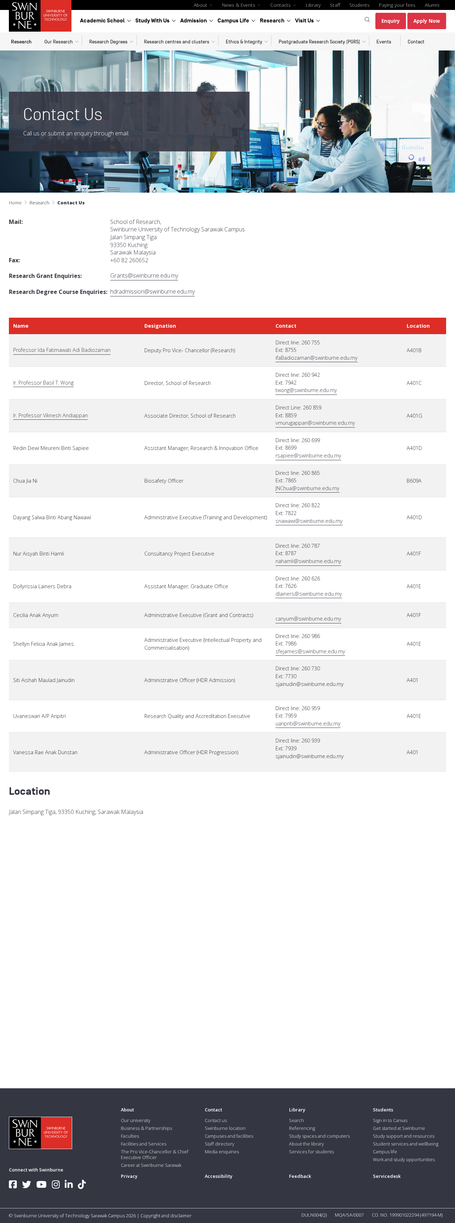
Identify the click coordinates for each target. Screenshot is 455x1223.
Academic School (102, 20)
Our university (135, 1120)
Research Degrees (108, 41)
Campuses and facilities (229, 1136)
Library (313, 4)
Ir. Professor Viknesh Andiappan (50, 415)
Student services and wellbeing (405, 1144)
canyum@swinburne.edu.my (308, 618)
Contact (416, 41)
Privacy (129, 1176)
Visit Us (304, 20)
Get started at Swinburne (399, 1128)
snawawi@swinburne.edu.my (309, 520)
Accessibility (218, 1176)
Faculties (130, 1136)
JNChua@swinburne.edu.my (307, 488)
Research (272, 20)
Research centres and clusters (176, 41)
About (201, 4)
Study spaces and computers (319, 1136)
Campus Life (233, 20)
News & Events (239, 4)
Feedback (300, 1176)
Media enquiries (222, 1151)
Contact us (216, 1120)
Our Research (58, 41)
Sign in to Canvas (390, 1120)
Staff (335, 4)
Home (15, 202)
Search (296, 1120)
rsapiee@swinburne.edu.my (308, 455)
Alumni (432, 4)
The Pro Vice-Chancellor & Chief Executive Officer (154, 1154)
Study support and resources (403, 1136)
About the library (306, 1144)
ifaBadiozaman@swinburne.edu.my (316, 357)
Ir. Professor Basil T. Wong (43, 382)
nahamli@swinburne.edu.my (308, 561)
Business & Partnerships (146, 1128)
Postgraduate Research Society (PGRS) (319, 41)
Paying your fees (397, 4)
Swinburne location (225, 1128)
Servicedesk (387, 1176)
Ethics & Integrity (244, 41)
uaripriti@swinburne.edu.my (308, 723)
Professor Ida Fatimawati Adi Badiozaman (62, 350)
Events (383, 41)
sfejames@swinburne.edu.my (310, 651)
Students (359, 4)
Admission (193, 20)
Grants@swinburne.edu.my (144, 275)
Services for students (311, 1151)
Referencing (302, 1128)
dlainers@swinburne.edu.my (308, 593)
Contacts (281, 4)
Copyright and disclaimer (166, 1215)
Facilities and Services (143, 1144)
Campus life (385, 1151)
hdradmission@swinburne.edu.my (152, 291)
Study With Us (152, 20)
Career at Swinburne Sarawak (151, 1165)
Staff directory (219, 1144)
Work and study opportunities (404, 1159)
